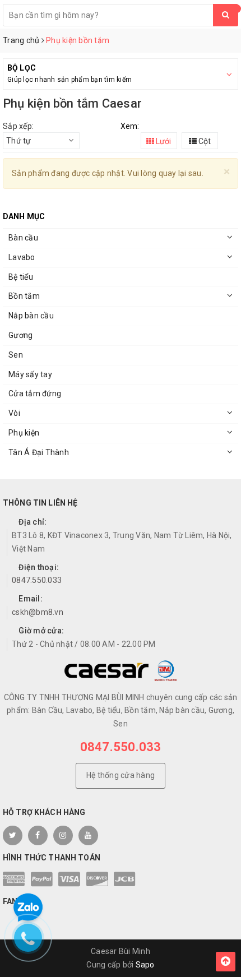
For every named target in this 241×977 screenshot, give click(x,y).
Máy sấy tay (30, 374)
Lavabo (21, 257)
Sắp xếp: (18, 126)
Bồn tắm (24, 295)
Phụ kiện (23, 432)
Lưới (162, 141)
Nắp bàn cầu (31, 315)
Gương (20, 335)
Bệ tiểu (20, 276)
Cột (204, 141)
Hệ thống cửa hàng (120, 775)
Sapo (145, 964)
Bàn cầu (23, 237)
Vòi (14, 413)
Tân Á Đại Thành (38, 452)
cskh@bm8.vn (37, 612)
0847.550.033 (37, 580)
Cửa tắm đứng (34, 393)
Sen (15, 354)
